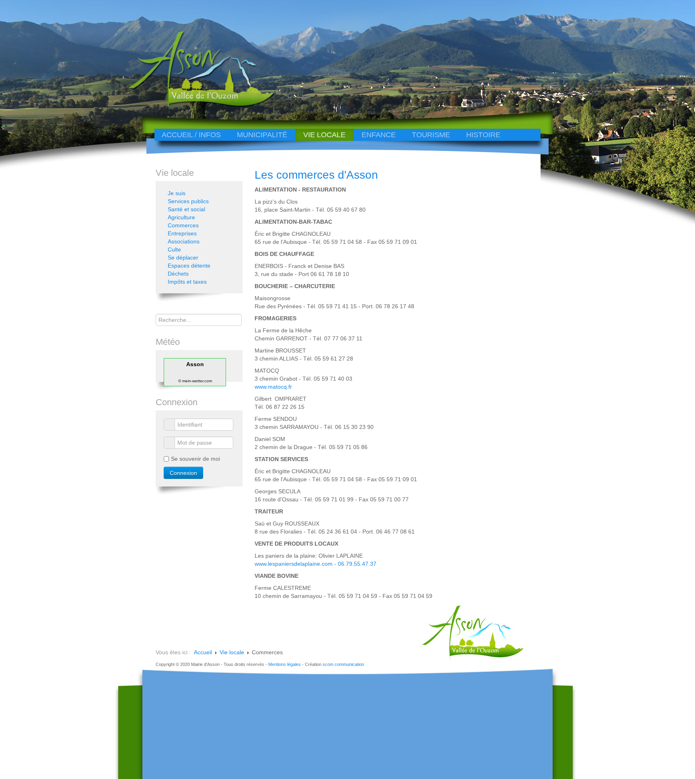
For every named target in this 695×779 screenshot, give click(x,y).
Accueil (203, 652)
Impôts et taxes (187, 281)
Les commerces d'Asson (316, 175)
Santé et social (186, 209)
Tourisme (431, 135)
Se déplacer (183, 257)
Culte (174, 249)
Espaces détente (189, 265)
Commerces (183, 225)
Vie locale (324, 135)
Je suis (176, 193)
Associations (183, 241)
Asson (195, 364)
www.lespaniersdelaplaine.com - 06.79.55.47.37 (315, 564)
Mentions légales (284, 664)
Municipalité (262, 135)
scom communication (343, 664)
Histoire (483, 135)
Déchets (178, 273)
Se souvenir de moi (195, 458)
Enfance (379, 135)
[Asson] (197, 106)
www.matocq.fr (273, 386)
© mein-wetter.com (195, 381)
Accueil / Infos (191, 135)
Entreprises (182, 233)
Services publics (188, 201)
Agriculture (181, 217)
